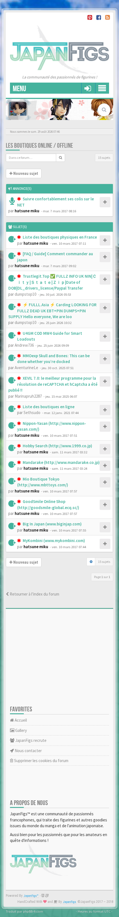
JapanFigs (69, 902)
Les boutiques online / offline (39, 146)
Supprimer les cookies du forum (40, 760)
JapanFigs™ (31, 896)
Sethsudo (32, 412)
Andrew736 (24, 345)
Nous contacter (28, 750)
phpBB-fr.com (33, 911)
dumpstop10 (25, 294)
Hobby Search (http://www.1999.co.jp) (57, 445)
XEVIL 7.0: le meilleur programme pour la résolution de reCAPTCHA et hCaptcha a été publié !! (52, 384)
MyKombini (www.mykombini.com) (53, 540)
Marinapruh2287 (28, 396)
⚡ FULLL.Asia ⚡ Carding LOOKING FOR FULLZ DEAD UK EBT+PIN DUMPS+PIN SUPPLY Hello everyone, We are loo (52, 310)
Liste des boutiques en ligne (48, 406)
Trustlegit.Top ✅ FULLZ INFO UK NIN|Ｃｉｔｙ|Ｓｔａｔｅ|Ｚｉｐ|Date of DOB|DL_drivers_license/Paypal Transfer (52, 282)
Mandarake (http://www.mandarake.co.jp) (61, 462)
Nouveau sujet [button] (25, 173)
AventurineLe (26, 367)
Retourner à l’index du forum (34, 594)
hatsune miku (27, 210)
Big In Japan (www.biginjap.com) (52, 524)
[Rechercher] (60, 158)
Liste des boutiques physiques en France (59, 237)
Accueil (20, 720)
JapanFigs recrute (30, 740)
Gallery (20, 730)
